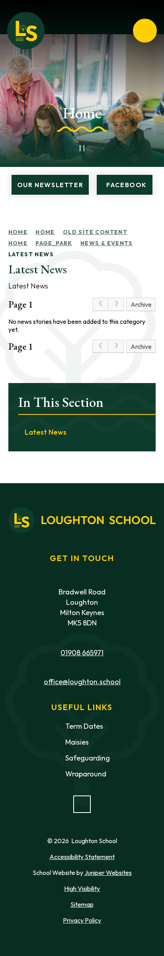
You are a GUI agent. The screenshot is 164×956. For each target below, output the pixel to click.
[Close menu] (145, 31)
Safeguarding (87, 757)
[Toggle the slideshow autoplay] (82, 148)
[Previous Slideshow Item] (64, 148)
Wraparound (85, 773)
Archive (141, 304)
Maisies (77, 742)
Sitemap (82, 904)
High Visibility (82, 888)
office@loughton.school (82, 681)
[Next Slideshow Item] (99, 148)
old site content (95, 232)
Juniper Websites (108, 873)
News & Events (106, 243)
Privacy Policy (82, 920)
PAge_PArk (53, 243)
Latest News (31, 254)
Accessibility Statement (82, 857)
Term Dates (84, 726)
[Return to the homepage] (26, 30)
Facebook (126, 185)
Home (18, 232)
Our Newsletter (50, 185)
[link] (100, 304)
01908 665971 (82, 652)
